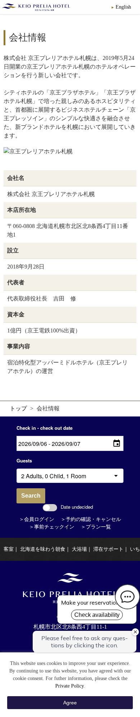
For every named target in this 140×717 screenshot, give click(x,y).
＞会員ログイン (36, 519)
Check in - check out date (45, 427)
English (123, 7)
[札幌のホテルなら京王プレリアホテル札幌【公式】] (37, 7)
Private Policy (69, 686)
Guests (24, 460)
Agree (70, 703)
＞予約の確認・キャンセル (91, 519)
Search (31, 496)
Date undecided (77, 506)
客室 (9, 549)
